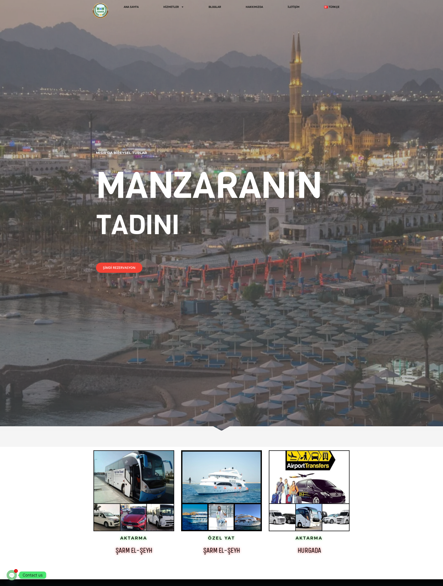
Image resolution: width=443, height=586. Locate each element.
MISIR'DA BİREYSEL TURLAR (121, 152)
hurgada (309, 550)
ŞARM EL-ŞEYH (133, 550)
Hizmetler (171, 7)
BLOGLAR (215, 7)
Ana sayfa (131, 7)
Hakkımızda (254, 7)
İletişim (293, 7)
